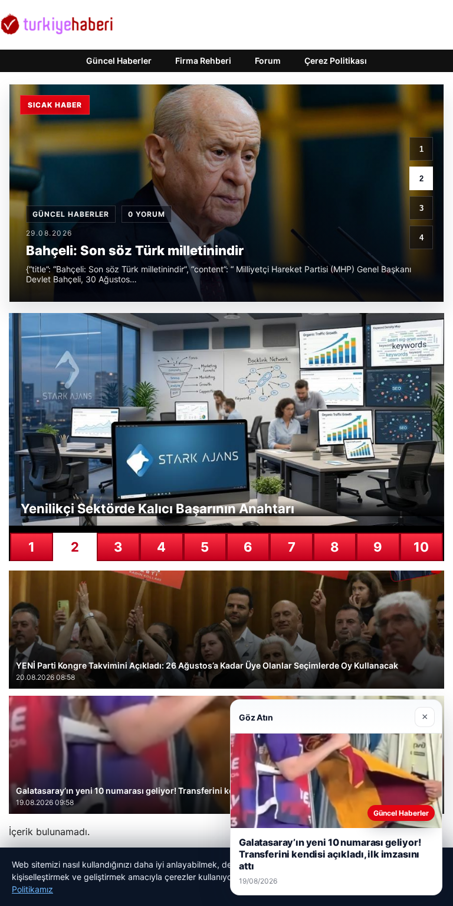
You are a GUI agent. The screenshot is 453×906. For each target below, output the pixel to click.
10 (421, 547)
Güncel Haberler (119, 61)
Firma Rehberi (203, 61)
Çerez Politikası (335, 61)
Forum (268, 61)
